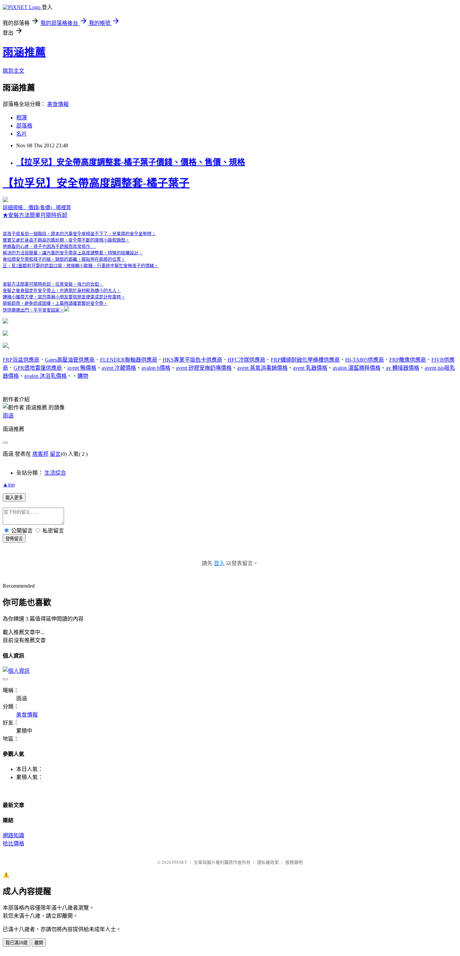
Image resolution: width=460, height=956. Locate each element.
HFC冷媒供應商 (246, 360)
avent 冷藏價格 (119, 368)
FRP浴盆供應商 (21, 360)
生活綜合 (55, 473)
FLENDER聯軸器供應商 (128, 360)
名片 (21, 134)
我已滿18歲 (16, 942)
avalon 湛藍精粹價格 (357, 368)
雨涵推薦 (24, 52)
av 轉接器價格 (402, 368)
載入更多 (14, 497)
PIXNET (179, 862)
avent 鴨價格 (81, 368)
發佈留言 (14, 538)
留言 (55, 454)
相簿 (21, 117)
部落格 (24, 125)
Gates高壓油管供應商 (70, 360)
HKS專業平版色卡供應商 (192, 360)
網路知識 (13, 835)
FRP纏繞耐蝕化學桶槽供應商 (305, 360)
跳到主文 (13, 71)
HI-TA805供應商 (364, 360)
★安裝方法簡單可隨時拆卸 (96, 244)
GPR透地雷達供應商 (37, 368)
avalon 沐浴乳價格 (45, 376)
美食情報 (58, 104)
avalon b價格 (155, 368)
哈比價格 (13, 843)
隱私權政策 (268, 862)
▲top (9, 484)
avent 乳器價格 (310, 368)
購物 (82, 376)
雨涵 (8, 415)
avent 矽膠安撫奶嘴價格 (204, 368)
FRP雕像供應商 (407, 360)
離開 (38, 942)
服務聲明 (294, 862)
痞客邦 (40, 454)
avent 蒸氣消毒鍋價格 (262, 368)
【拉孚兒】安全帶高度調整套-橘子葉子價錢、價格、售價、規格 (130, 162)
